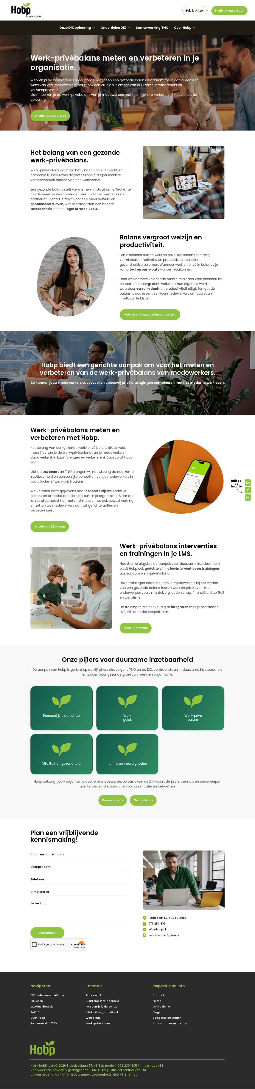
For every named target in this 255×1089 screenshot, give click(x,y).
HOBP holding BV (42, 1066)
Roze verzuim (94, 995)
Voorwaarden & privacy (164, 935)
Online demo (161, 1006)
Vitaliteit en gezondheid (102, 1012)
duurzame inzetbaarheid (157, 85)
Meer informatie (136, 628)
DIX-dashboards (41, 1006)
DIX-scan (36, 1001)
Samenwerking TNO (152, 27)
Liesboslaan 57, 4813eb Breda (92, 1066)
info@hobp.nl (157, 929)
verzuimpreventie (44, 90)
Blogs (156, 1012)
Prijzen (157, 1001)
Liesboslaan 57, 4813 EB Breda (167, 918)
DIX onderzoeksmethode (47, 995)
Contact (158, 995)
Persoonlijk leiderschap (101, 1006)
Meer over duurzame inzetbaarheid (150, 314)
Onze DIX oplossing (75, 27)
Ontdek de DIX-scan (49, 526)
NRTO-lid (99, 1070)
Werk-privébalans (98, 1023)
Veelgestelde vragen (167, 1018)
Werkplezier (94, 1018)
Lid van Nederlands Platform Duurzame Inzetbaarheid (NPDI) (75, 1075)
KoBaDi (35, 1012)
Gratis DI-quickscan (229, 10)
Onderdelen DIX (113, 27)
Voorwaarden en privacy (170, 1023)
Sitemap (131, 1075)
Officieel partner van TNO (128, 1070)
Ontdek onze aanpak (50, 116)
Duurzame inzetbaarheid (102, 1001)
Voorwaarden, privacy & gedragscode (59, 1070)
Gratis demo (143, 800)
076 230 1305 (157, 923)
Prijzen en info (112, 800)
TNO (68, 472)
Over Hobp (183, 27)
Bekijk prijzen (195, 10)
